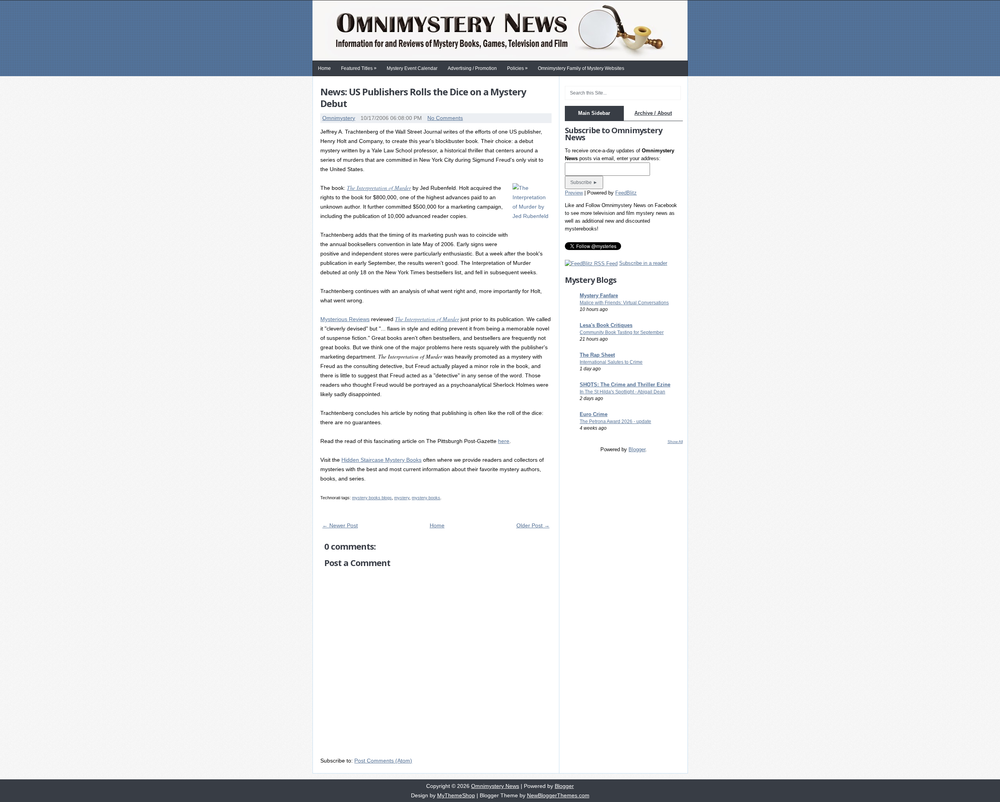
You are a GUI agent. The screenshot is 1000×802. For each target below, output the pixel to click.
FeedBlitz (626, 193)
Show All (675, 441)
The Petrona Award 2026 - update (615, 421)
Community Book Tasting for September (622, 332)
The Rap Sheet (597, 355)
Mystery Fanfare (599, 295)
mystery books (426, 497)
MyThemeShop (456, 795)
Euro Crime (593, 414)
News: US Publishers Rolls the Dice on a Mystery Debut (423, 97)
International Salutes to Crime (611, 362)
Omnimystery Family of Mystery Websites (581, 68)
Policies (517, 68)
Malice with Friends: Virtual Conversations (624, 302)
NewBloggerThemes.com (558, 795)
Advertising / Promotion (472, 68)
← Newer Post (340, 525)
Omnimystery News (495, 786)
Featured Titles (359, 68)
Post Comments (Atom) (383, 760)
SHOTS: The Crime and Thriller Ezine (625, 385)
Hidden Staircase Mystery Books (381, 460)
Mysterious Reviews (345, 319)
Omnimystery (338, 118)
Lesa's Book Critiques (606, 325)
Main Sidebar (594, 113)
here (503, 441)
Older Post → (533, 525)
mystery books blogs (372, 497)
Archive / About (653, 113)
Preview (574, 193)
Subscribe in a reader (643, 263)
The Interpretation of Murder (379, 187)
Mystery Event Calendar (412, 68)
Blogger (637, 449)
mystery (401, 497)
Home (324, 68)
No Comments (445, 118)
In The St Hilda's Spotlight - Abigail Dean (622, 392)
